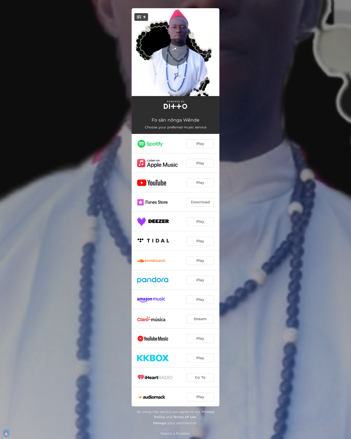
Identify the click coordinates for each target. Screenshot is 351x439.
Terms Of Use (184, 417)
